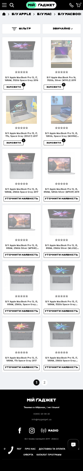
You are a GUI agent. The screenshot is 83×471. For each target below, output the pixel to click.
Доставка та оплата (52, 448)
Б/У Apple (21, 13)
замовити (13, 87)
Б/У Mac (44, 13)
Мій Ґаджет (41, 400)
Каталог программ (48, 454)
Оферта (28, 454)
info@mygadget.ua (41, 419)
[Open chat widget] (73, 444)
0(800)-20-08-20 (41, 414)
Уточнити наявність (21, 198)
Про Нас (30, 448)
